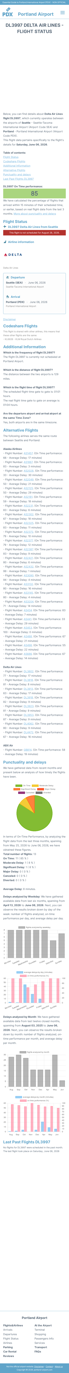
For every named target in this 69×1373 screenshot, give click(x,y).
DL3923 (29, 706)
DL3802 (29, 671)
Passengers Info (44, 1338)
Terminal (39, 1329)
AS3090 (29, 575)
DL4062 (29, 723)
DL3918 (28, 697)
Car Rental (9, 1351)
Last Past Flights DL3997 (18, 178)
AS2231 (28, 505)
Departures (10, 1334)
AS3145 (28, 592)
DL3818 (28, 680)
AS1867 (28, 462)
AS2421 (28, 558)
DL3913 (28, 688)
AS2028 (29, 470)
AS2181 (28, 496)
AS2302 (29, 514)
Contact (49, 1366)
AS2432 (29, 566)
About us (59, 1366)
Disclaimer (39, 1366)
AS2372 (28, 531)
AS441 (27, 619)
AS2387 (28, 549)
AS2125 (28, 488)
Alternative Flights (14, 170)
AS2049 (29, 479)
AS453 (28, 627)
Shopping (40, 1334)
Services (39, 1342)
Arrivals (7, 1329)
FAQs (37, 1351)
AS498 (28, 645)
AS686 (28, 653)
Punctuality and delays (17, 174)
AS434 (28, 610)
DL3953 (29, 715)
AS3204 (28, 601)
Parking (8, 1347)
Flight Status (10, 157)
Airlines (7, 1342)
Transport (40, 1347)
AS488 (28, 636)
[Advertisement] (34, 74)
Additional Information (16, 165)
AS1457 (28, 453)
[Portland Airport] (8, 11)
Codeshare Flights (14, 161)
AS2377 (28, 540)
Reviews (8, 1356)
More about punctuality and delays (35, 213)
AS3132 (28, 584)
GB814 (27, 749)
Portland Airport (36, 14)
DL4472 (28, 732)
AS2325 (29, 523)
